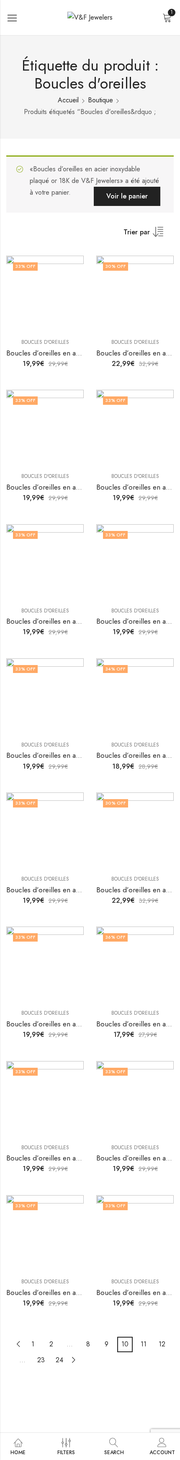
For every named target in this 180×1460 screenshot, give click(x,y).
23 (41, 1360)
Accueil (68, 100)
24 (59, 1360)
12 (162, 1344)
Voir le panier (127, 196)
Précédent (18, 1344)
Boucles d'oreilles (45, 342)
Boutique (100, 100)
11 (144, 1344)
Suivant (73, 1360)
